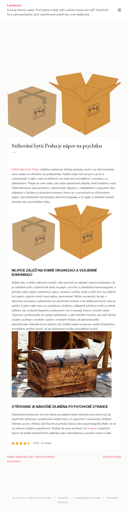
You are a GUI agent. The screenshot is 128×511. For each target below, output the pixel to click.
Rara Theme (94, 498)
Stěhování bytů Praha (25, 169)
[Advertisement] (64, 43)
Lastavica (14, 5)
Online (80, 132)
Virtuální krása (112, 457)
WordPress (62, 502)
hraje (91, 428)
